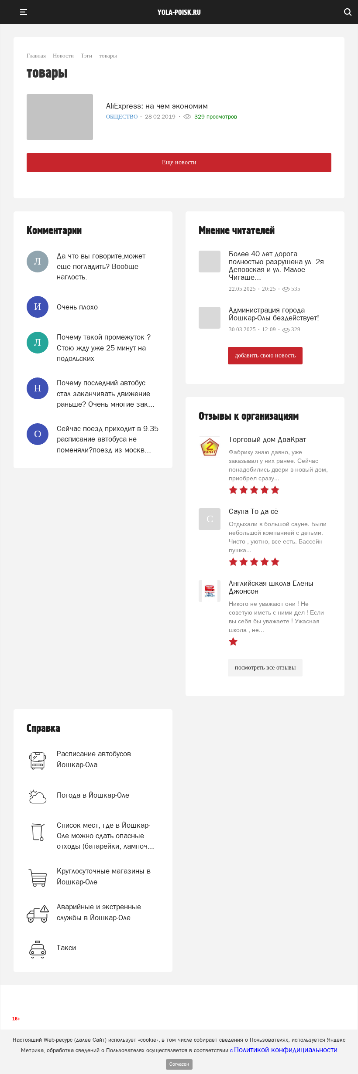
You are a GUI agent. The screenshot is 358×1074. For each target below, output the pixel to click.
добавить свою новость (265, 355)
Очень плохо (77, 306)
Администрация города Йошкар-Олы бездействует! (274, 314)
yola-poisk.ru (179, 12)
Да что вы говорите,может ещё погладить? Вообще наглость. (101, 267)
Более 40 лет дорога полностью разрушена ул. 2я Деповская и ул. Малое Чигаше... (276, 265)
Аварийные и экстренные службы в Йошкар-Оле (99, 911)
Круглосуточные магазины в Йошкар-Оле (104, 876)
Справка (43, 728)
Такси (66, 947)
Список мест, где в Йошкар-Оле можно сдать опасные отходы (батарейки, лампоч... (105, 836)
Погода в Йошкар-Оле (93, 795)
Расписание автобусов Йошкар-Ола (94, 758)
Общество (122, 116)
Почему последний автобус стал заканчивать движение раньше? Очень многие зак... (106, 393)
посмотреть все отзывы (265, 667)
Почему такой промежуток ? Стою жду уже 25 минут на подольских (104, 348)
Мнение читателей (237, 230)
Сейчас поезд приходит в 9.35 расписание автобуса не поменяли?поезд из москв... (107, 439)
